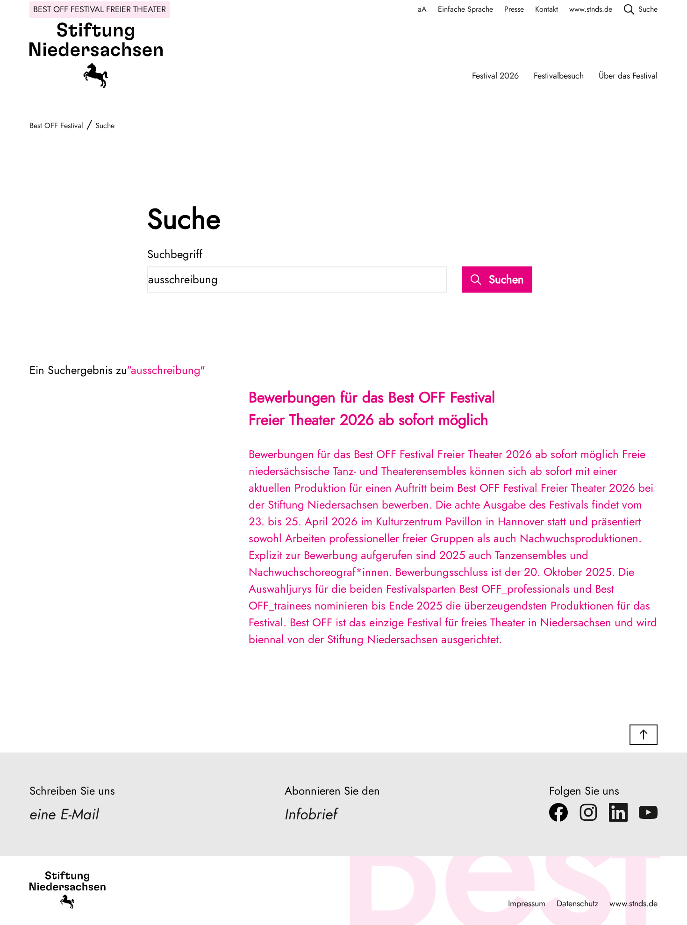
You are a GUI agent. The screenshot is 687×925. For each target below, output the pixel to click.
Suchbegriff (174, 254)
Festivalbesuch (559, 76)
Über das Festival (628, 76)
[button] (644, 734)
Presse (514, 9)
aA (422, 9)
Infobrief (311, 814)
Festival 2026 (495, 76)
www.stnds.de (590, 9)
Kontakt (546, 9)
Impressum (526, 903)
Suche (104, 125)
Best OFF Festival (56, 125)
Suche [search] (648, 9)
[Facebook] (558, 814)
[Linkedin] (618, 814)
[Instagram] (588, 814)
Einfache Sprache (465, 9)
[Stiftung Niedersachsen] (96, 57)
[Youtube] (648, 814)
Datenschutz (577, 903)
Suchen (506, 279)
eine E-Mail (64, 814)
